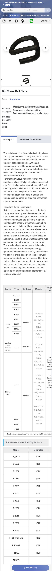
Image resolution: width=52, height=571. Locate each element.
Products (14, 15)
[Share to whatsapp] (22, 21)
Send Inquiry (31, 567)
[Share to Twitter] (10, 21)
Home (5, 15)
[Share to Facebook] (4, 21)
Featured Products (30, 15)
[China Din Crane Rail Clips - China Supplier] (26, 80)
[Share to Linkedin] (16, 21)
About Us (45, 15)
